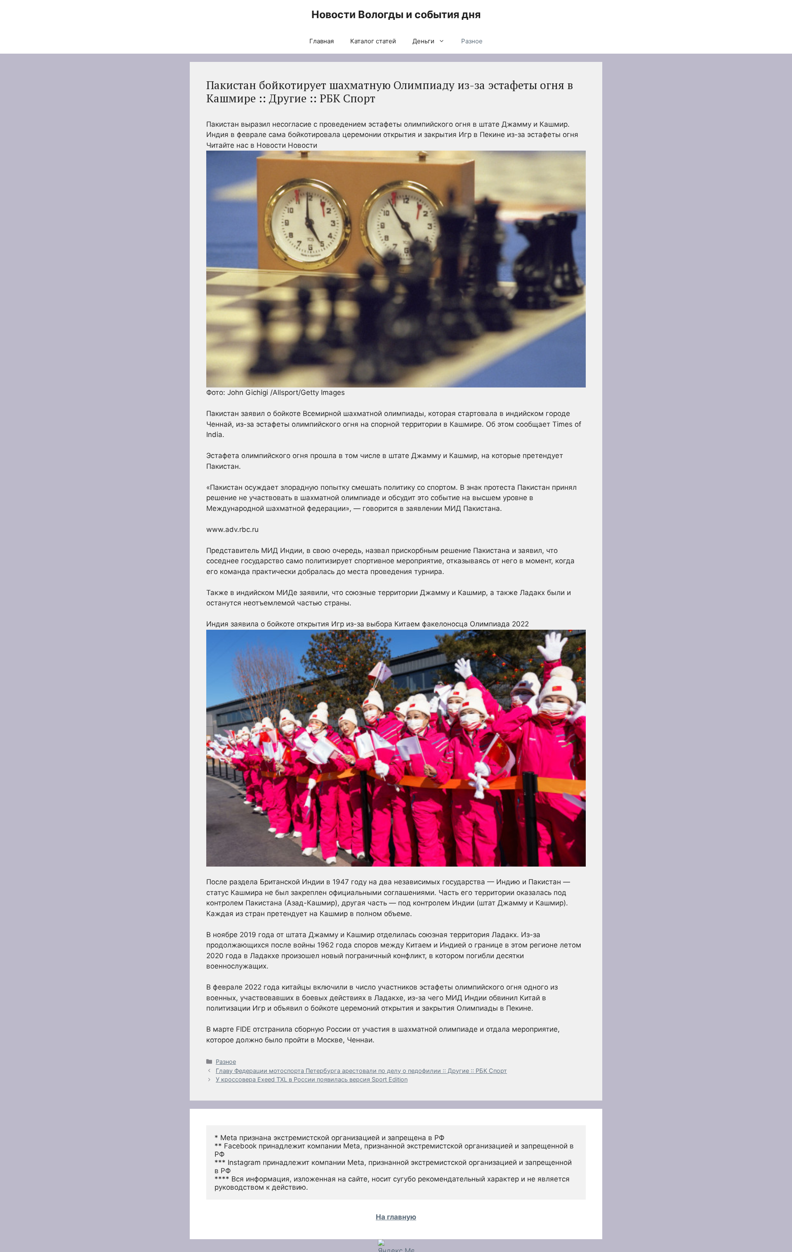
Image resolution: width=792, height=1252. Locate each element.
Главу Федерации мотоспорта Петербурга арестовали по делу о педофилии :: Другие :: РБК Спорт (361, 1070)
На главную (396, 1217)
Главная (321, 41)
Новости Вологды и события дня (396, 14)
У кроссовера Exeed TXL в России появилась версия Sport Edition (312, 1079)
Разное (472, 41)
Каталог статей (373, 41)
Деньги (423, 41)
